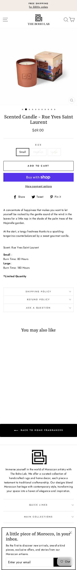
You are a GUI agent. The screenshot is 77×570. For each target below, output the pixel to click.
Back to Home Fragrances (41, 430)
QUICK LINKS (38, 504)
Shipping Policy (39, 291)
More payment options (38, 186)
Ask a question (38, 307)
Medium (38, 152)
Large (54, 152)
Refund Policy (38, 299)
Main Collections (38, 516)
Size (38, 144)
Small (22, 152)
